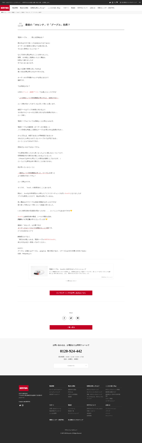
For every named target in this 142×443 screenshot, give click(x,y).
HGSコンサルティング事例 (113, 389)
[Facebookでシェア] (64, 318)
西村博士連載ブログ (111, 392)
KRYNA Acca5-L (50, 239)
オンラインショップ (73, 413)
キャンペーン (109, 415)
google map (22, 397)
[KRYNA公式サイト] (5, 8)
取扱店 (70, 405)
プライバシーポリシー (71, 430)
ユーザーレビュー (110, 401)
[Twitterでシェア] (71, 318)
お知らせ (108, 405)
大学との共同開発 (72, 394)
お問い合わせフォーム (55, 408)
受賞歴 (70, 396)
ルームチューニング (54, 392)
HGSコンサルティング (93, 389)
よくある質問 (52, 413)
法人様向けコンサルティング (129, 2)
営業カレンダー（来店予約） (57, 419)
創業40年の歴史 (72, 389)
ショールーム (71, 408)
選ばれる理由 (71, 386)
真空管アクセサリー (54, 394)
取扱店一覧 (71, 411)
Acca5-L (67, 193)
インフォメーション (111, 408)
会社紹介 (89, 413)
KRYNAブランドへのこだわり (95, 408)
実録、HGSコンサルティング (94, 394)
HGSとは (70, 392)
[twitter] (110, 2)
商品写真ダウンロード (55, 411)
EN (140, 2)
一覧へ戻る (71, 327)
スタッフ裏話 (109, 398)
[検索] (115, 2)
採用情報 (89, 415)
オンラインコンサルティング (94, 392)
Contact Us (71, 365)
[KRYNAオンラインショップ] (117, 2)
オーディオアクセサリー (55, 389)
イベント (108, 413)
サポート (51, 405)
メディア (108, 411)
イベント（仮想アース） (30, 92)
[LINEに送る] (78, 318)
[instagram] (112, 2)
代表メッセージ (91, 411)
